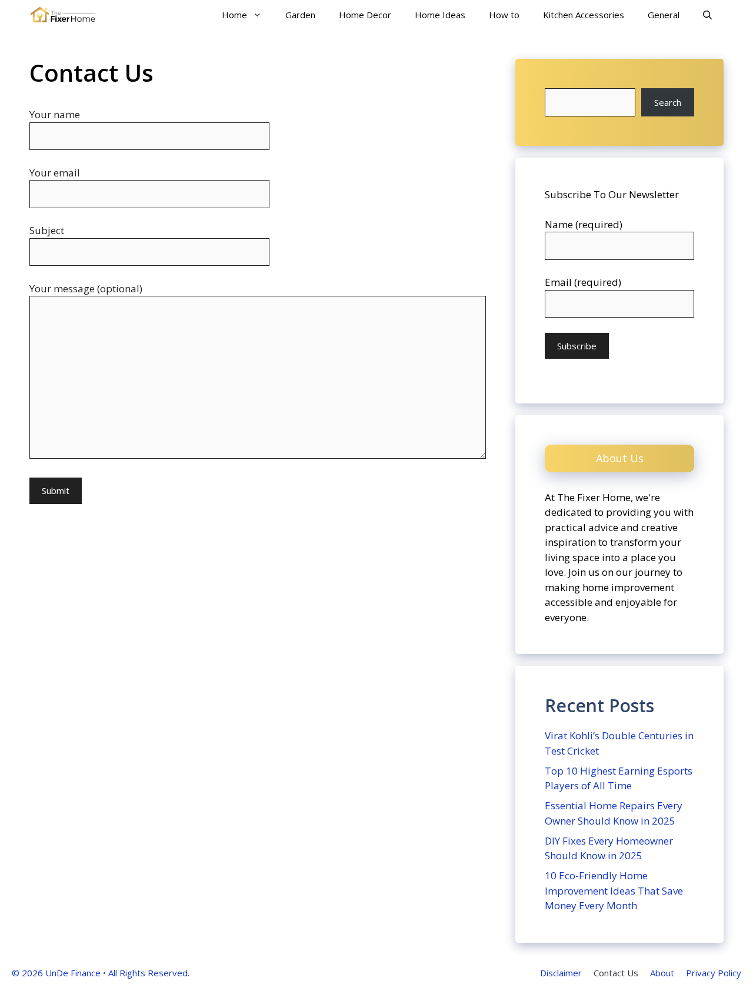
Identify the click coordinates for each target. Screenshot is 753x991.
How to (504, 15)
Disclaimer (561, 973)
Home (234, 15)
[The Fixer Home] (62, 14)
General (663, 15)
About (662, 973)
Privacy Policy (713, 973)
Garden (300, 15)
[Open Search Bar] (707, 14)
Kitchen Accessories (583, 15)
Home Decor (365, 15)
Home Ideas (440, 15)
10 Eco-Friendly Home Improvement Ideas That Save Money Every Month (614, 890)
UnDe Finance (73, 973)
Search (667, 102)
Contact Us (616, 973)
